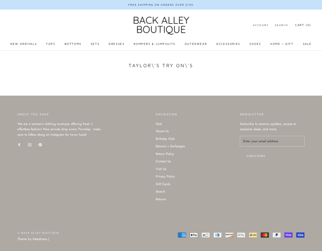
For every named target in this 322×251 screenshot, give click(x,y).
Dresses (116, 44)
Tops (50, 44)
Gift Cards (163, 184)
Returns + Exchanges (170, 146)
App (159, 123)
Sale (307, 44)
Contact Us (163, 161)
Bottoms (73, 44)
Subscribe (256, 156)
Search (281, 25)
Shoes (255, 44)
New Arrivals (23, 44)
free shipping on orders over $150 (160, 4)
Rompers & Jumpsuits (154, 44)
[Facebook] (19, 144)
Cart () (303, 25)
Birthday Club (165, 138)
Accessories (228, 44)
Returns (161, 199)
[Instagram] (29, 144)
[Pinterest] (40, 144)
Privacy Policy (165, 176)
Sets (95, 44)
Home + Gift (282, 44)
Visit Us (161, 169)
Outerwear (196, 44)
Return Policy (165, 153)
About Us (162, 131)
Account (261, 25)
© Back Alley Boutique (38, 232)
